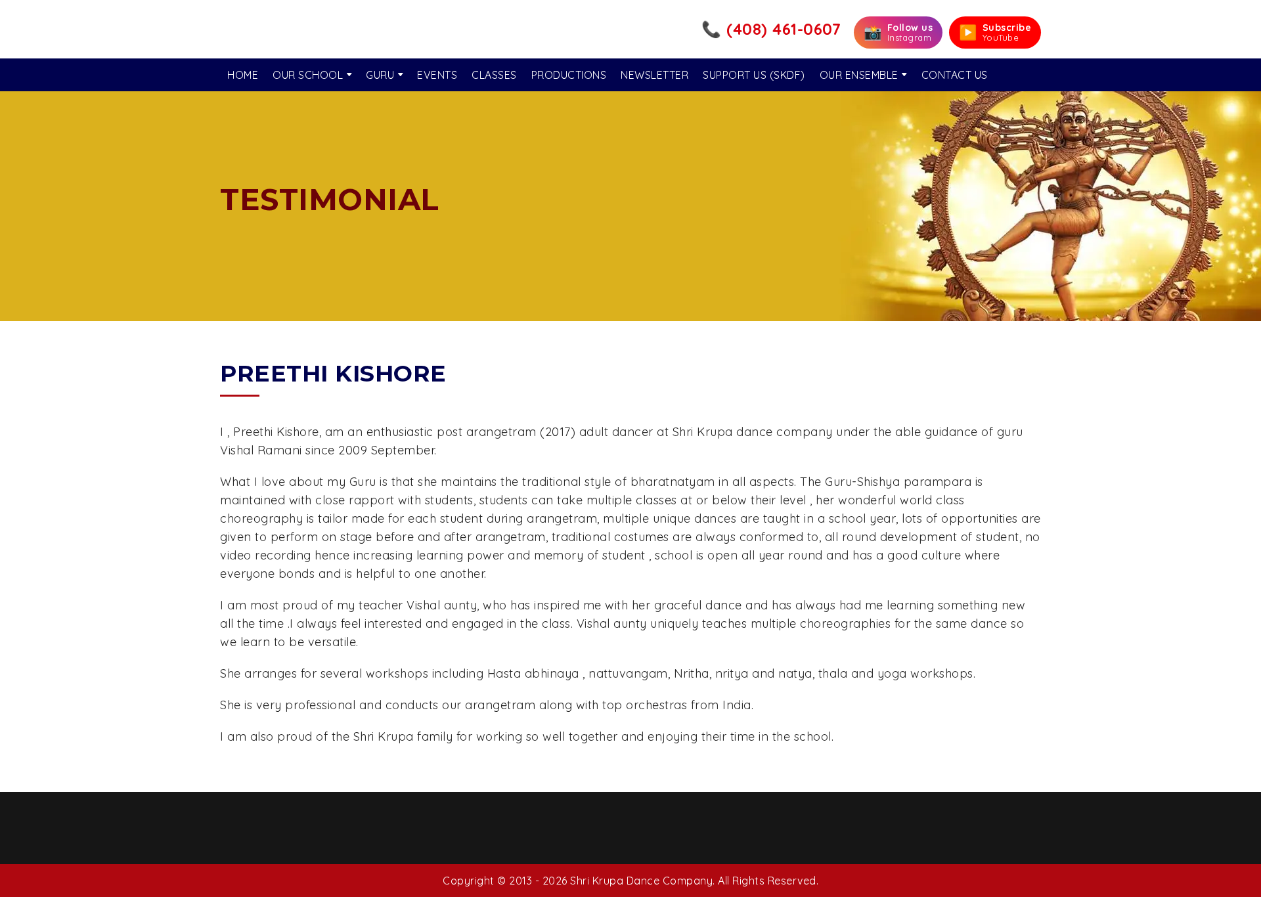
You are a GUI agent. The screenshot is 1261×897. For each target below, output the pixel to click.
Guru (380, 74)
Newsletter (654, 74)
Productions (569, 74)
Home (242, 74)
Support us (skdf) (754, 74)
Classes (494, 74)
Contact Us (954, 74)
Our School (308, 74)
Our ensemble (859, 74)
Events (437, 74)
